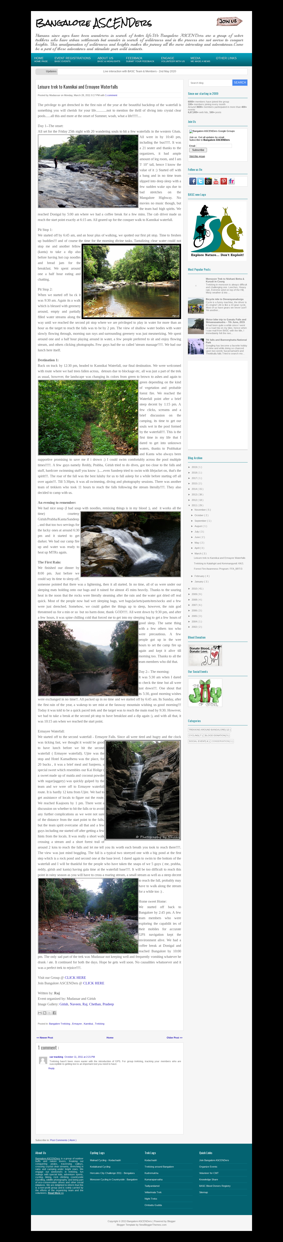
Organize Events (208, 1166)
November (201, 509)
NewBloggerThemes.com (152, 1224)
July (197, 531)
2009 (195, 594)
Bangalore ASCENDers (93, 22)
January (199, 581)
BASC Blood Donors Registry (215, 1186)
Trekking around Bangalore (159, 1166)
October (199, 515)
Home (110, 1037)
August (199, 526)
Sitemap (203, 1192)
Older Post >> (174, 1037)
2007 (195, 605)
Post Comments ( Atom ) (63, 1140)
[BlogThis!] (44, 1013)
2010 (195, 588)
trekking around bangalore (207, 729)
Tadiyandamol (152, 1186)
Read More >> (56, 1193)
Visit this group (197, 156)
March (198, 553)
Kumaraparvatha (154, 1179)
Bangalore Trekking (60, 1023)
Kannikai (89, 1023)
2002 (195, 627)
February (200, 576)
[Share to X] (49, 1013)
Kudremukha (151, 1173)
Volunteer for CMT (209, 1173)
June (198, 537)
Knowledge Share (208, 1179)
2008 (195, 599)
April (197, 548)
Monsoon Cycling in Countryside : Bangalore (114, 1179)
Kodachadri (151, 1160)
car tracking (56, 1057)
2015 (195, 483)
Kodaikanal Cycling (100, 1166)
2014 (195, 489)
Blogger (171, 1221)
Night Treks (151, 1198)
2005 (195, 616)
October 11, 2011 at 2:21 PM (80, 1057)
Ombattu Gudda (153, 1205)
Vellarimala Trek (153, 1192)
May (197, 542)
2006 (195, 610)
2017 (195, 478)
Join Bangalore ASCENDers (214, 1160)
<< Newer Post (44, 1037)
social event (197, 741)
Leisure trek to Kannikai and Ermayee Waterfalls (78, 86)
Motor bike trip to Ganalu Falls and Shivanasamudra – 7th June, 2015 (226, 320)
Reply (51, 1068)
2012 (195, 500)
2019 (195, 467)
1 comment (111, 95)
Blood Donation (215, 735)
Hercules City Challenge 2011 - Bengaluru (112, 1173)
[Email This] (40, 1013)
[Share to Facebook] (54, 1013)
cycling (194, 735)
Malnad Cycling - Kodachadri (105, 1160)
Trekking (99, 1023)
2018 (195, 472)
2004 (195, 621)
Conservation (220, 741)
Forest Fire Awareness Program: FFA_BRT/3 (218, 568)
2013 (195, 494)
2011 (195, 505)
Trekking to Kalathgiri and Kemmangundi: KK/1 (218, 563)
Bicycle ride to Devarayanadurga (224, 299)
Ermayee (77, 1023)
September (201, 520)
